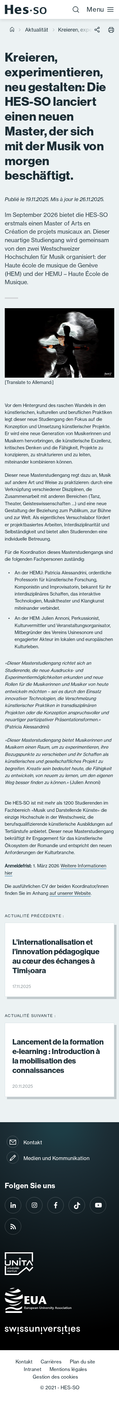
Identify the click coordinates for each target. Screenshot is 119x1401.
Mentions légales (68, 1369)
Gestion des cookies (55, 1377)
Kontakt (32, 1142)
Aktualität (36, 30)
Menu (95, 9)
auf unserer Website (70, 893)
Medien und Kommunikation (56, 1158)
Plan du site (82, 1362)
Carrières (51, 1362)
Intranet (32, 1369)
